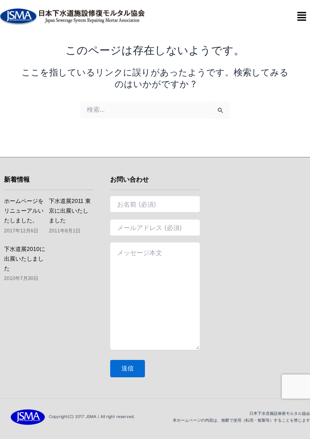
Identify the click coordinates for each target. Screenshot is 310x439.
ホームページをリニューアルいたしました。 (24, 211)
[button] (302, 16)
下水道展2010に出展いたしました (24, 259)
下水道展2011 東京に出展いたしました (70, 211)
